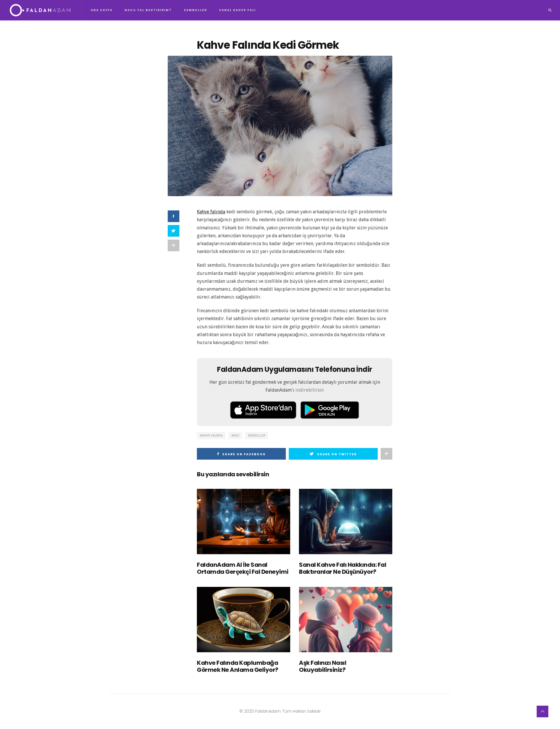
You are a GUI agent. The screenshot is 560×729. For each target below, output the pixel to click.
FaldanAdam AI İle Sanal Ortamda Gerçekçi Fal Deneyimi (242, 568)
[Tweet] (173, 231)
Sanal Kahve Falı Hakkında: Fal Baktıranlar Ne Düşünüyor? (342, 568)
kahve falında (212, 435)
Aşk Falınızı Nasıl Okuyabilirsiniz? (322, 666)
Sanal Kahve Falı (237, 10)
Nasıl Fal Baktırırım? (148, 10)
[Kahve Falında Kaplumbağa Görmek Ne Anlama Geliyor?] (243, 619)
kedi (236, 435)
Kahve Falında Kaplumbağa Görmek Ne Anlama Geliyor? (237, 666)
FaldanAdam (268, 711)
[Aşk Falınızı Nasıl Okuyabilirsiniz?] (345, 619)
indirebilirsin (309, 390)
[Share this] (173, 216)
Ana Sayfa (102, 10)
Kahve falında (211, 211)
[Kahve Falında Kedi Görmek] (280, 125)
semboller (257, 435)
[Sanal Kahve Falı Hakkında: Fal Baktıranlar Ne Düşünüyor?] (345, 521)
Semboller (195, 10)
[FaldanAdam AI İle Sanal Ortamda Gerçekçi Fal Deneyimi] (243, 521)
